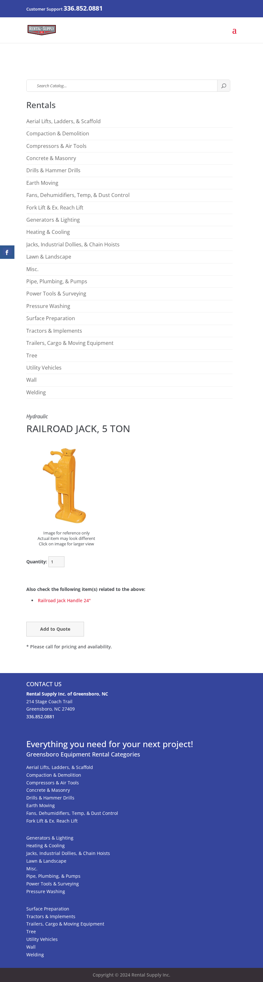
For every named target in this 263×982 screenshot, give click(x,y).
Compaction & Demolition (57, 133)
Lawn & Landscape (48, 256)
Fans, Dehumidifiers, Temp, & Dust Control (78, 195)
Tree (31, 355)
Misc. (32, 269)
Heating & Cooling (48, 231)
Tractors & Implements (54, 330)
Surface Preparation (50, 318)
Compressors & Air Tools (56, 145)
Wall (31, 379)
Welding (36, 392)
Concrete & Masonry (51, 158)
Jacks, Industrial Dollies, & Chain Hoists (73, 244)
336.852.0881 (83, 8)
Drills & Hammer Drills (53, 170)
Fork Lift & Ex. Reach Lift (54, 207)
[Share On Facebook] (7, 252)
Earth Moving (42, 182)
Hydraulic (37, 416)
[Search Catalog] (223, 85)
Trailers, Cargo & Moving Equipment (70, 342)
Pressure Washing (48, 306)
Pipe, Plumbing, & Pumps (56, 281)
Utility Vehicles (44, 367)
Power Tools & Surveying (56, 293)
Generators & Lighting (53, 219)
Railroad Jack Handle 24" (64, 600)
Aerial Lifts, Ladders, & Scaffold (63, 121)
